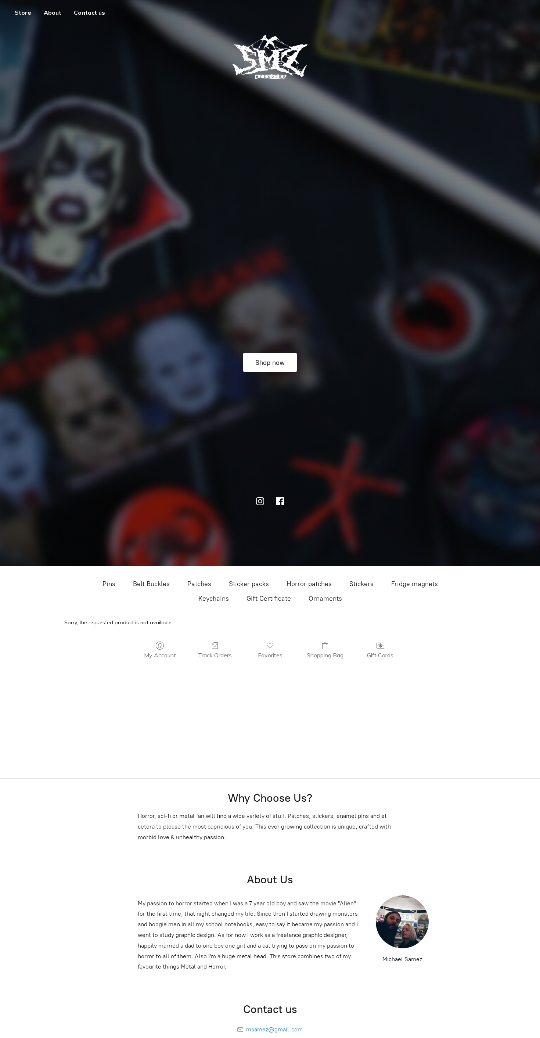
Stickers (361, 584)
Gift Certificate (268, 599)
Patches (199, 584)
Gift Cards (380, 655)
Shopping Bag (325, 655)
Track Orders (215, 655)
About (52, 12)
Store (23, 12)
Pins (108, 584)
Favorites (270, 655)
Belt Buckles (151, 584)
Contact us (89, 12)
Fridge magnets (414, 584)
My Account (160, 655)
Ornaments (325, 599)
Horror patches (309, 584)
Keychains (213, 599)
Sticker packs (249, 584)
